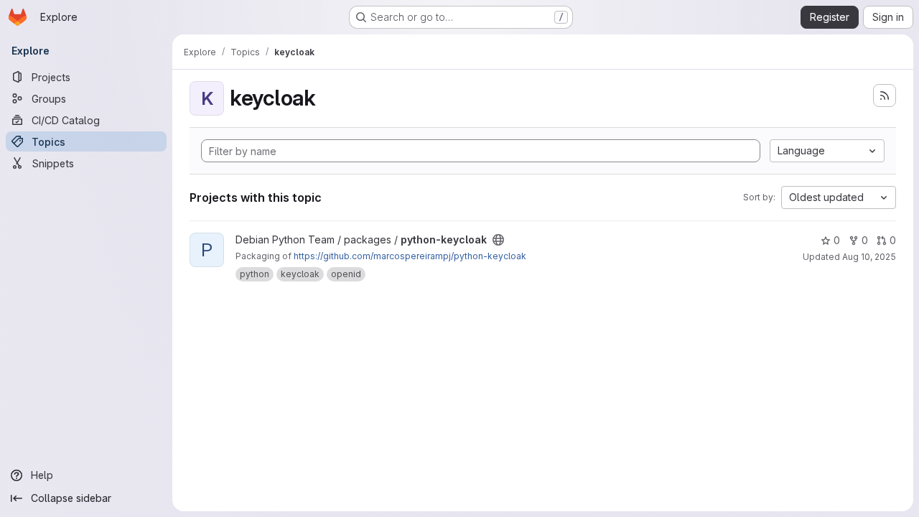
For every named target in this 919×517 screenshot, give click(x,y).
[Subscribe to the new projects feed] (884, 95)
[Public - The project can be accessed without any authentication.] (498, 240)
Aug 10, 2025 (869, 256)
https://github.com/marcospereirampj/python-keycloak (410, 256)
